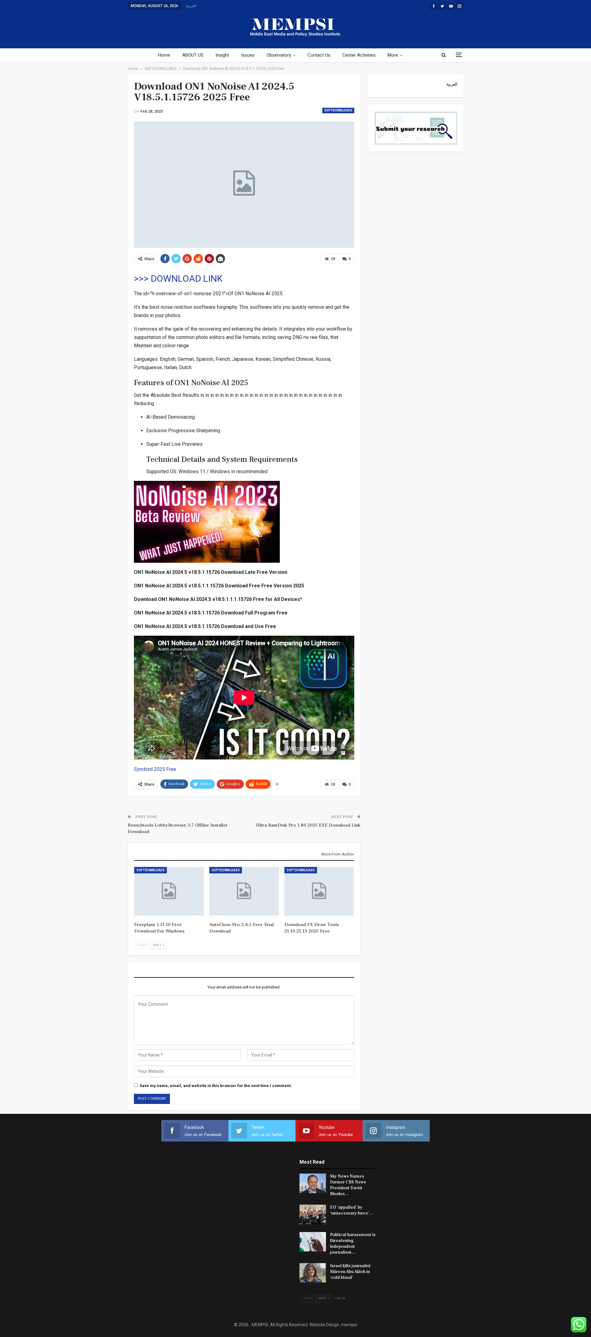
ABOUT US (192, 55)
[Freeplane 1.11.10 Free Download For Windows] (169, 891)
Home (164, 55)
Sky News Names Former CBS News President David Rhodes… (348, 1185)
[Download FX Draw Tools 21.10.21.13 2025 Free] (319, 891)
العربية (191, 6)
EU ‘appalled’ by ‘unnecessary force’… (351, 1210)
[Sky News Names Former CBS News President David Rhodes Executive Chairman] (313, 1183)
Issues (248, 55)
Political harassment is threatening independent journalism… (353, 1243)
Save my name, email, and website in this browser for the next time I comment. (215, 1085)
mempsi (349, 1324)
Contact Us (319, 55)
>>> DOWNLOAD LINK (178, 278)
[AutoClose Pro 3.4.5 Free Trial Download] (244, 891)
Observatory (279, 55)
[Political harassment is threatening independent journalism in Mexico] (313, 1242)
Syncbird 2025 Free (155, 769)
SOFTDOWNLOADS (338, 110)
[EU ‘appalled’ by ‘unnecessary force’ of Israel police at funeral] (313, 1214)
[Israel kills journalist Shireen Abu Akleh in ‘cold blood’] (313, 1273)
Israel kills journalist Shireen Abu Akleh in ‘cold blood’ (350, 1271)
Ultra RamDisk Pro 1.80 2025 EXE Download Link (308, 825)
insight (222, 55)
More (393, 55)
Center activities (359, 55)
